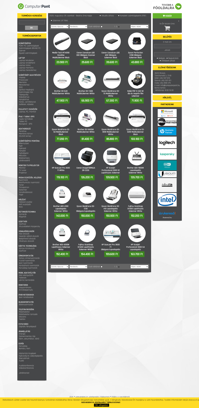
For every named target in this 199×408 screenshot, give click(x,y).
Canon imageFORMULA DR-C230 (85, 169)
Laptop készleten (26, 60)
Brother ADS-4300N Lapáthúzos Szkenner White (61, 247)
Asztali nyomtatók (27, 260)
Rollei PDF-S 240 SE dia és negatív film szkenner (135, 93)
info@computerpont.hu (170, 85)
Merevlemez (24, 84)
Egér (21, 145)
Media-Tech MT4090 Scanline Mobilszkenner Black (60, 55)
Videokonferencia (26, 368)
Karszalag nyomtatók (28, 268)
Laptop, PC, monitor (27, 111)
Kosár (168, 15)
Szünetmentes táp (27, 336)
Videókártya (24, 97)
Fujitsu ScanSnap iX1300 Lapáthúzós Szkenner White (135, 208)
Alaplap (22, 77)
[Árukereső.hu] (167, 214)
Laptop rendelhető (27, 62)
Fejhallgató (23, 153)
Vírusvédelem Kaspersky (29, 226)
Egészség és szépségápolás (31, 355)
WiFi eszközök (25, 204)
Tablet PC (23, 121)
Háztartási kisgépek (27, 353)
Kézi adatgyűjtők (26, 275)
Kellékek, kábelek (26, 104)
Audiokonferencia (26, 365)
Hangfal (22, 150)
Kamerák (23, 214)
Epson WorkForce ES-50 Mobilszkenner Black (61, 132)
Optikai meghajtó (26, 89)
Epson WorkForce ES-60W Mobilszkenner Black (135, 132)
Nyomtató (23, 180)
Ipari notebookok (26, 297)
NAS (21, 206)
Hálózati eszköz (25, 202)
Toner (21, 185)
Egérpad (22, 148)
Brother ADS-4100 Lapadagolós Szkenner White (60, 208)
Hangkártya (24, 99)
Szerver (22, 50)
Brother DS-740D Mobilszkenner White (85, 92)
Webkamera (24, 158)
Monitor (22, 167)
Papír (21, 194)
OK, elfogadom (101, 405)
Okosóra (22, 316)
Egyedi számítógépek (28, 53)
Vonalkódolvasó (25, 192)
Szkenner (23, 189)
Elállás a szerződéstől (121, 397)
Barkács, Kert (24, 348)
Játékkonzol (24, 373)
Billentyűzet (24, 143)
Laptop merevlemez (27, 70)
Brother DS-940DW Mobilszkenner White (85, 130)
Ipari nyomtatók (26, 263)
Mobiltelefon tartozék (28, 314)
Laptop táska (24, 65)
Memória (23, 82)
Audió (21, 360)
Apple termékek (26, 119)
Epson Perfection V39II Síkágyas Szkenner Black (135, 55)
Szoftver (22, 224)
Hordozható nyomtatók (29, 265)
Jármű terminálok (26, 280)
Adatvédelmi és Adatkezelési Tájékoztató (92, 397)
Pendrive (22, 131)
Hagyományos (25, 287)
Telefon (22, 319)
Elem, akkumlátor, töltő (29, 338)
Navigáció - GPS (25, 123)
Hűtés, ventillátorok (27, 102)
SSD (21, 87)
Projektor (23, 172)
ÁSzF (71, 397)
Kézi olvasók (24, 233)
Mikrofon (22, 155)
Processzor (23, 80)
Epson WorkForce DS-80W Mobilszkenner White (111, 132)
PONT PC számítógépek (29, 45)
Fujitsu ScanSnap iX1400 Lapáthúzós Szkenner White (86, 247)
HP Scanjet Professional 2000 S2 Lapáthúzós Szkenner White (110, 171)
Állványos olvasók (26, 241)
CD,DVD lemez (25, 136)
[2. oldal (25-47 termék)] (118, 26)
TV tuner (22, 170)
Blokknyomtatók (26, 304)
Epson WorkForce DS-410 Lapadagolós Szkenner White (111, 208)
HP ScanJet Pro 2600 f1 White (61, 169)
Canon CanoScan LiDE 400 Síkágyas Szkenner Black (111, 55)
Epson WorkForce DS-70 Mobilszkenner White (111, 93)
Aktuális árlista (107, 15)
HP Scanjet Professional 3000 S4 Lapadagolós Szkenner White (135, 248)
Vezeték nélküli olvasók (29, 236)
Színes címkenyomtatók (29, 258)
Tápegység (23, 94)
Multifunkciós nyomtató (29, 182)
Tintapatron (24, 187)
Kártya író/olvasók (27, 248)
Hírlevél (167, 97)
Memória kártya (26, 133)
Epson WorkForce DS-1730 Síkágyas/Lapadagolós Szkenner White (85, 210)
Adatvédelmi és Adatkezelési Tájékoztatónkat (100, 402)
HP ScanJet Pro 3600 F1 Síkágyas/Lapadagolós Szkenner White (110, 248)
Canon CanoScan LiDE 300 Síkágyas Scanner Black (85, 55)
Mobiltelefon (24, 311)
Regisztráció (173, 58)
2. (117, 26)
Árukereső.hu (167, 217)
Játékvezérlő (24, 160)
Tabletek (22, 277)
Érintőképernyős (26, 290)
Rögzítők (22, 216)
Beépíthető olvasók (27, 238)
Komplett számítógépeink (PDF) (132, 15)
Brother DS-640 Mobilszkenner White (61, 92)
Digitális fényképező (27, 326)
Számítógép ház (26, 92)
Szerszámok (24, 358)
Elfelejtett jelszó (168, 60)
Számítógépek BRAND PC (30, 48)
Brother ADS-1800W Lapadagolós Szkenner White (135, 170)
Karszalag (23, 346)
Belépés (161, 58)
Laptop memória (26, 67)
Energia (22, 333)
